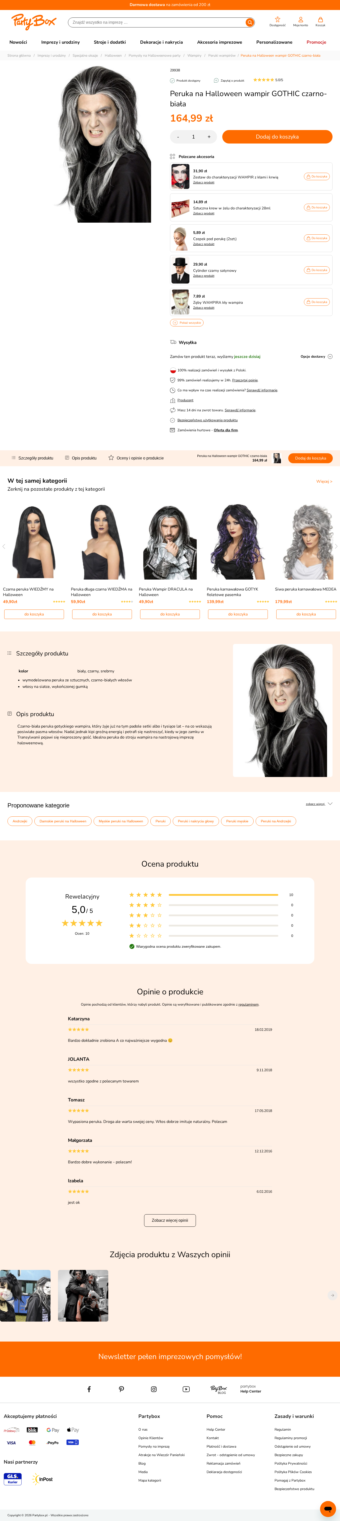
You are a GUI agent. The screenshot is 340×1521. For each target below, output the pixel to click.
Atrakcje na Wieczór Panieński (161, 1455)
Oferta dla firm (226, 430)
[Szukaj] (250, 22)
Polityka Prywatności (291, 1463)
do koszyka (34, 614)
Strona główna (19, 55)
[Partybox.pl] (34, 29)
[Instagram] (153, 1401)
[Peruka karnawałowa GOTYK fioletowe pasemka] (238, 542)
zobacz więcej (315, 804)
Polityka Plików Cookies (293, 1472)
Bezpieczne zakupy (289, 1455)
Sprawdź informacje (262, 390)
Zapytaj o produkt (232, 81)
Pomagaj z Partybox (290, 1480)
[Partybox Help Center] (250, 1401)
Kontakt (213, 1438)
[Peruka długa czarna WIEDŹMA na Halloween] (102, 542)
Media (143, 1472)
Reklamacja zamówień (223, 1463)
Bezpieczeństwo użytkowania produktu (207, 420)
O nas (143, 1429)
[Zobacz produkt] (181, 176)
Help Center (216, 1429)
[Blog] (218, 1401)
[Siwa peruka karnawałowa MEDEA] (306, 542)
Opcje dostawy (313, 356)
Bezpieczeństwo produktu (294, 1489)
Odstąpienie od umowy (293, 1446)
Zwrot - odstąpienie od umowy (231, 1455)
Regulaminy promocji (291, 1438)
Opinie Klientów (150, 1438)
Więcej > (324, 481)
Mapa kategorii (149, 1480)
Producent (185, 400)
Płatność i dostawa (221, 1446)
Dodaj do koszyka (277, 137)
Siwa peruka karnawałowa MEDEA (306, 589)
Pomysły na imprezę (154, 1446)
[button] (278, 21)
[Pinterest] (121, 1401)
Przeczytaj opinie (245, 380)
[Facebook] (89, 1401)
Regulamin (283, 1429)
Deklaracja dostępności (224, 1472)
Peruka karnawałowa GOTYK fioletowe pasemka (232, 592)
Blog (142, 1463)
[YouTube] (186, 1401)
